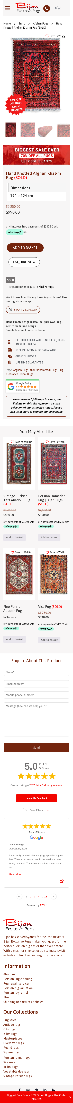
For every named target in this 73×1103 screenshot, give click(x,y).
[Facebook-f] (19, 1090)
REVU (43, 905)
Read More (15, 874)
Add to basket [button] (14, 537)
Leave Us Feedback (36, 798)
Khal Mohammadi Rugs (43, 369)
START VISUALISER (25, 309)
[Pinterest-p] (36, 1090)
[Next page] (53, 896)
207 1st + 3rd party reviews (46, 785)
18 (45, 896)
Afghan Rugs (40, 23)
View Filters (36, 810)
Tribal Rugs (26, 374)
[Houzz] (53, 1090)
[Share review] (62, 882)
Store (22, 23)
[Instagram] (28, 1090)
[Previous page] (19, 896)
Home (7, 23)
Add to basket (25, 248)
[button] (64, 37)
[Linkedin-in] (45, 1090)
